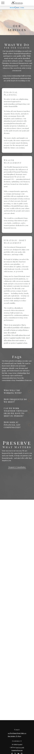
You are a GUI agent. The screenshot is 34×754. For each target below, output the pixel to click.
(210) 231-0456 (20, 747)
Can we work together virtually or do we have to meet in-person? (15, 412)
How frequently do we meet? (15, 400)
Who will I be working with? (13, 391)
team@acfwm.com (17, 750)
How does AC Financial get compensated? (12, 425)
